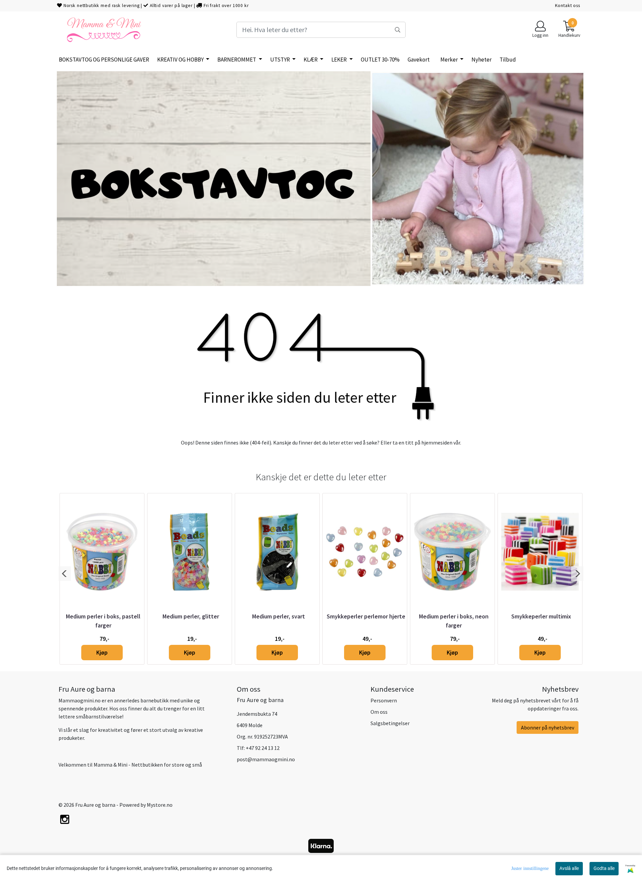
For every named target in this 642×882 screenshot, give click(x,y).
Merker (449, 59)
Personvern (383, 700)
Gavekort (419, 59)
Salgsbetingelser (390, 723)
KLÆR (311, 59)
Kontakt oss (567, 5)
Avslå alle (569, 868)
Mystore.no (160, 804)
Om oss (379, 711)
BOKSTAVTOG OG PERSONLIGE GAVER (104, 59)
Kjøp (102, 652)
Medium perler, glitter (191, 616)
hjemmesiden (436, 442)
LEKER (339, 59)
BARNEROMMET (237, 59)
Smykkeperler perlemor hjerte (366, 616)
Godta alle (604, 868)
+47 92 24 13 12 (263, 748)
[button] (65, 573)
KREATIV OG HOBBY (181, 59)
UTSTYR (280, 59)
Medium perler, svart (278, 616)
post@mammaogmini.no (266, 759)
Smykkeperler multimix (541, 616)
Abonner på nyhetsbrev (547, 727)
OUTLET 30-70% (380, 59)
